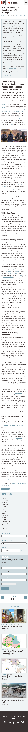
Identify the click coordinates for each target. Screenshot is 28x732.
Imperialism (5, 508)
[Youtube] (22, 721)
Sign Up (5, 589)
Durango (20, 275)
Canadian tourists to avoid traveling (9, 189)
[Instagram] (10, 721)
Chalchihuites (9, 271)
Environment (5, 504)
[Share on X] (16, 599)
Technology (5, 523)
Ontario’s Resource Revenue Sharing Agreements (11, 677)
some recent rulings (6, 480)
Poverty (4, 517)
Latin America (5, 515)
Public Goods (5, 519)
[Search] (22, 550)
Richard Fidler (8, 75)
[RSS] (14, 724)
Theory (3, 525)
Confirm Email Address (7, 571)
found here (19, 72)
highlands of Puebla (12, 273)
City (4, 577)
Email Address (5, 565)
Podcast (24, 714)
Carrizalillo (11, 269)
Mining (8, 489)
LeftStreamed (17, 714)
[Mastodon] (14, 721)
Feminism (4, 506)
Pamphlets (5, 716)
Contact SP (12, 716)
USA (3, 526)
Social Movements (6, 521)
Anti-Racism (5, 496)
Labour (3, 513)
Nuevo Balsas (20, 269)
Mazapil (17, 271)
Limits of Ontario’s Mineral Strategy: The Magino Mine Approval (12, 652)
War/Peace (4, 528)
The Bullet (9, 714)
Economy (4, 502)
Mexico (3, 489)
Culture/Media (5, 500)
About (3, 714)
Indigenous (5, 510)
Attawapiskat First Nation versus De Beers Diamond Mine (13, 627)
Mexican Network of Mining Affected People (12, 425)
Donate (19, 716)
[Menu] (26, 2)
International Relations (8, 511)
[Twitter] (18, 721)
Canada (3, 15)
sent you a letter (18, 393)
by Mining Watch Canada (15, 68)
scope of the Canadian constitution (14, 118)
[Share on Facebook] (12, 599)
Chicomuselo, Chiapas (8, 277)
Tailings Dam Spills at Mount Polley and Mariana (12, 702)
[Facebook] (5, 721)
